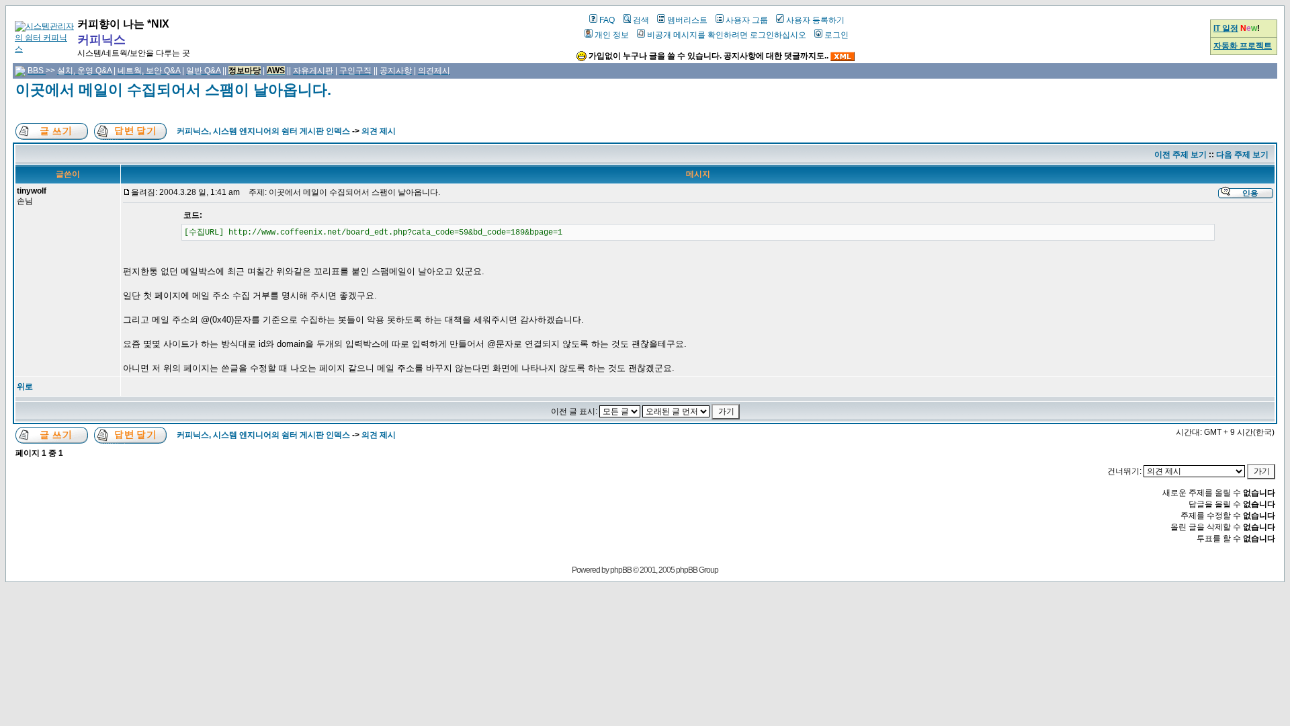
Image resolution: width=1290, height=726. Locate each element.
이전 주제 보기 (1180, 154)
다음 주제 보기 (1242, 154)
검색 (641, 20)
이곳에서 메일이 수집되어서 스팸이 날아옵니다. (173, 89)
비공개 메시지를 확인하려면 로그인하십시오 (726, 35)
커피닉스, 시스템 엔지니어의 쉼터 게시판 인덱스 (263, 131)
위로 (25, 386)
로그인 (836, 35)
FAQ (607, 20)
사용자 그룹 (747, 20)
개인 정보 (612, 35)
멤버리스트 (687, 20)
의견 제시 (378, 131)
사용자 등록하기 (815, 20)
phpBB (621, 570)
